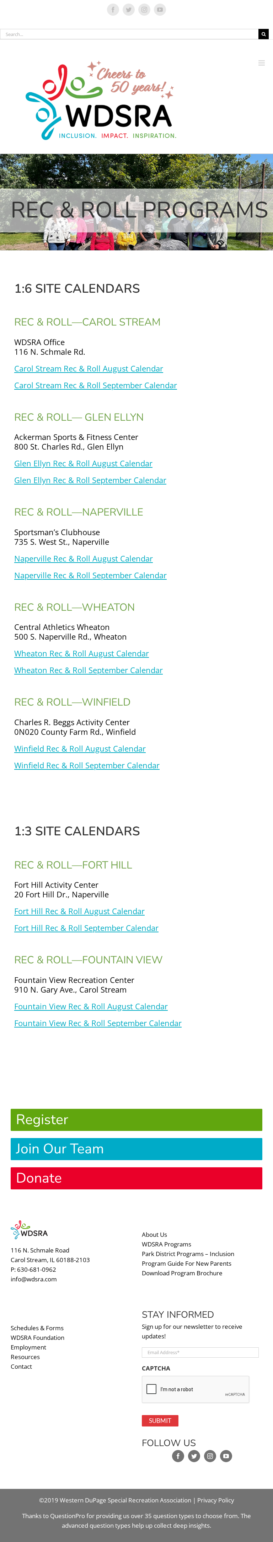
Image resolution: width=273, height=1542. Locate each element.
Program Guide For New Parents (186, 1263)
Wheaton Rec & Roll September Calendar (88, 670)
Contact (21, 1366)
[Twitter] (194, 1456)
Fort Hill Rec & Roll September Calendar (86, 927)
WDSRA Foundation (37, 1337)
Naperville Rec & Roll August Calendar (83, 558)
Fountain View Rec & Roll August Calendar (91, 1006)
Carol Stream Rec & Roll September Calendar (95, 385)
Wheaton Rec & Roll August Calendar (81, 653)
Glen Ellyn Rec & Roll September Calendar (90, 480)
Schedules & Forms (37, 1328)
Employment (28, 1347)
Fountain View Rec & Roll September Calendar (98, 1023)
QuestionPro (67, 1516)
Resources (25, 1357)
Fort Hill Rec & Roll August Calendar (79, 911)
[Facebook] (178, 1456)
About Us (154, 1234)
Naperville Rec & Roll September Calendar (90, 575)
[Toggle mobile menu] (265, 54)
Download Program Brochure (182, 1273)
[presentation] (196, 1390)
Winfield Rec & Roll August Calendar (80, 748)
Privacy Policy (215, 1500)
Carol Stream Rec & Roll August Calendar (88, 368)
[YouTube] (226, 1456)
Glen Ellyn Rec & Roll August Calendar (83, 463)
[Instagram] (210, 1456)
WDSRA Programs (166, 1244)
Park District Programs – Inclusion (188, 1254)
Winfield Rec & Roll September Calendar (87, 765)
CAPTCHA (156, 1368)
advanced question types (97, 1525)
